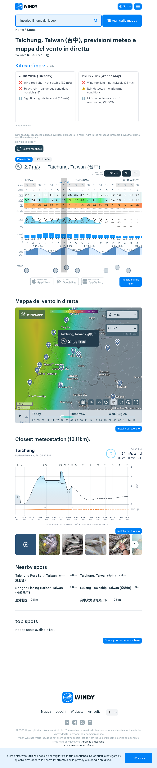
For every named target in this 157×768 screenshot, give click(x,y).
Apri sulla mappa (124, 20)
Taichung (25, 450)
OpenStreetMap (121, 407)
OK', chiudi (139, 758)
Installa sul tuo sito (130, 281)
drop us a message (93, 742)
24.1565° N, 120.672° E (29, 55)
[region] (78, 358)
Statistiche (43, 159)
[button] (48, 55)
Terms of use (86, 745)
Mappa (46, 711)
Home (19, 29)
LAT (21, 254)
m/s (36, 166)
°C (21, 205)
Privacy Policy (71, 745)
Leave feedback (32, 148)
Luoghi (61, 711)
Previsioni (24, 159)
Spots (31, 29)
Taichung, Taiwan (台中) (74, 166)
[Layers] (83, 402)
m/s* (20, 200)
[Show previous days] (26, 417)
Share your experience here (122, 640)
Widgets (77, 711)
